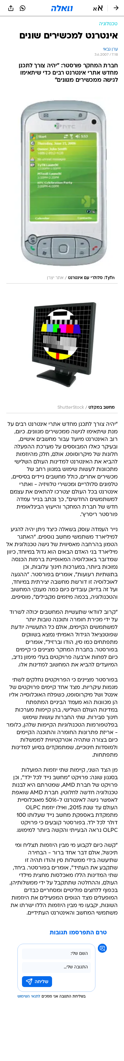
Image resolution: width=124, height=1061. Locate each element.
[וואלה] (62, 8)
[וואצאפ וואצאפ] (23, 8)
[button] (98, 8)
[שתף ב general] (11, 8)
